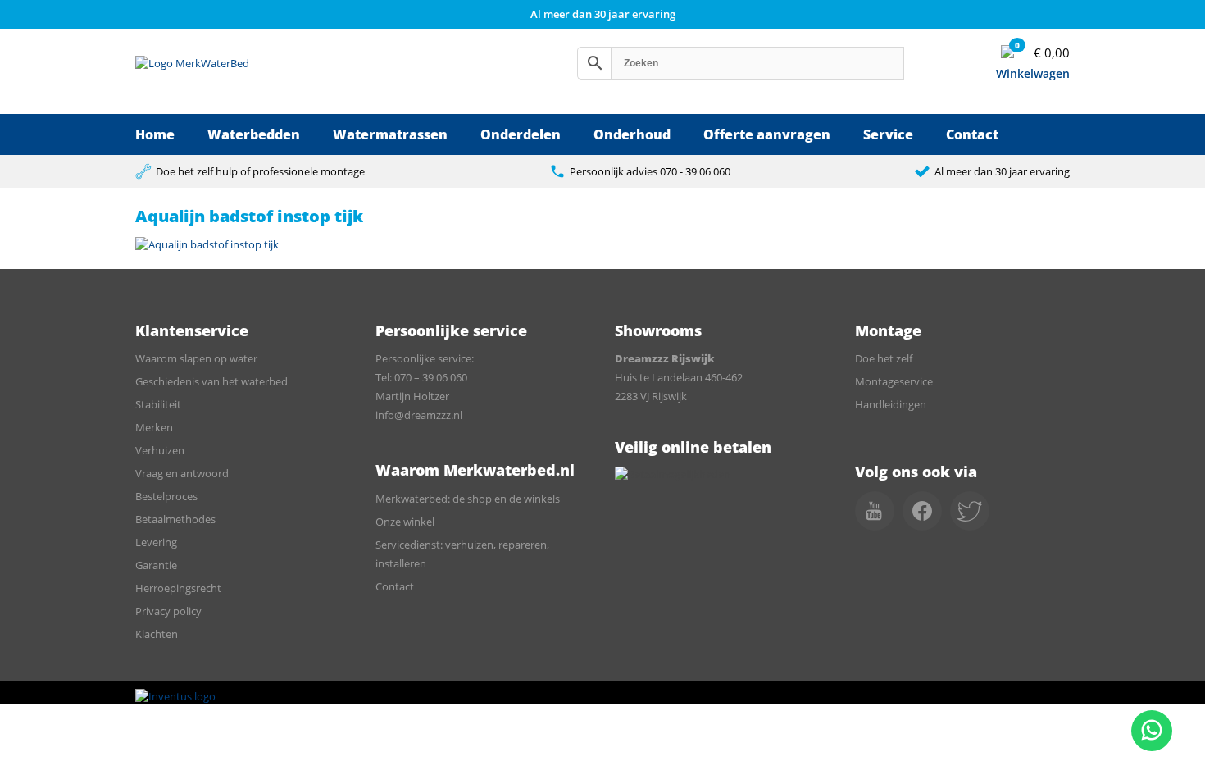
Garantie (156, 565)
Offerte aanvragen (766, 134)
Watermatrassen (390, 134)
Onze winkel (404, 521)
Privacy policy (168, 611)
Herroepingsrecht (178, 588)
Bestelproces (166, 496)
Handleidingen (890, 404)
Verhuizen (159, 450)
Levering (156, 542)
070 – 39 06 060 (430, 377)
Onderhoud (632, 134)
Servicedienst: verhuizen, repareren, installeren (462, 554)
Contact (972, 134)
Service (888, 134)
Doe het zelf (883, 358)
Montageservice (894, 381)
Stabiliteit (158, 404)
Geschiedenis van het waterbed (211, 381)
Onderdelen (520, 134)
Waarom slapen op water (196, 358)
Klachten (156, 634)
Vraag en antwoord (182, 473)
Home (155, 134)
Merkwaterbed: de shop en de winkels (467, 498)
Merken (154, 427)
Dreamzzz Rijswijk (665, 358)
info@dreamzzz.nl (418, 415)
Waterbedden (253, 134)
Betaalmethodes (175, 519)
